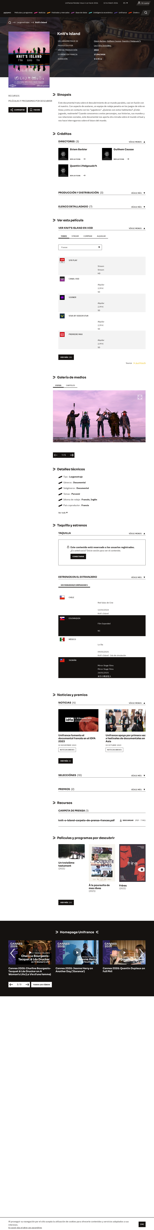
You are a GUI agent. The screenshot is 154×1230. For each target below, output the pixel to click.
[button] (140, 397)
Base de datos (81, 12)
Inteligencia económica (102, 12)
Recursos (13, 95)
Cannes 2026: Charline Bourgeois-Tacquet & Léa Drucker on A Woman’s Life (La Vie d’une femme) (29, 971)
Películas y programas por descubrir (30, 101)
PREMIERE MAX (75, 334)
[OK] (142, 1224)
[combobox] (80, 247)
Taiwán (72, 660)
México (72, 639)
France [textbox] (64, 247)
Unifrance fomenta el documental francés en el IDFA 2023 (77, 738)
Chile (71, 597)
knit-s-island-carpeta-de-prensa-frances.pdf (86, 820)
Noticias (42, 12)
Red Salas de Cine (105, 602)
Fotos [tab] (58, 385)
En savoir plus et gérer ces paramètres (25, 1227)
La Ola (100, 644)
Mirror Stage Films (106, 665)
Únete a (136, 12)
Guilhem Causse (114, 41)
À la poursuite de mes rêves (99, 887)
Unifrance (123, 12)
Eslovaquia (74, 618)
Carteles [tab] (70, 385)
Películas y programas (23, 12)
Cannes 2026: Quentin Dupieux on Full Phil (124, 970)
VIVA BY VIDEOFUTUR (78, 316)
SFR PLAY (72, 260)
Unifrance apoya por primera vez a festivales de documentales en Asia (125, 738)
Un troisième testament (66, 864)
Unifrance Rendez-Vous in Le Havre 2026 (81, 3)
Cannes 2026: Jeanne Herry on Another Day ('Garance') (74, 970)
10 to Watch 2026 (110, 3)
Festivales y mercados (60, 12)
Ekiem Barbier (100, 41)
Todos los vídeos (41, 984)
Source (129, 363)
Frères (123, 885)
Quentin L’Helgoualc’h (131, 41)
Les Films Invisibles (102, 45)
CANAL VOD (73, 279)
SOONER (72, 297)
